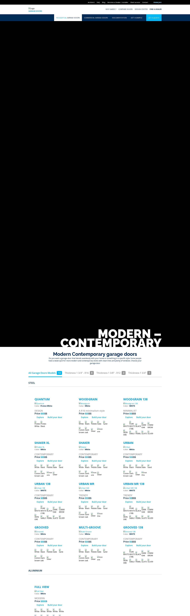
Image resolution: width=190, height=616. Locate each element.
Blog (103, 2)
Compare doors (125, 9)
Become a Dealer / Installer (117, 2)
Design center (141, 9)
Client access (135, 2)
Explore (40, 417)
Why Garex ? (111, 9)
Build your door (54, 417)
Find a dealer (156, 9)
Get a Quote (153, 18)
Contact (145, 2)
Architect (91, 2)
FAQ (98, 2)
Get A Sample (136, 18)
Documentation (119, 18)
